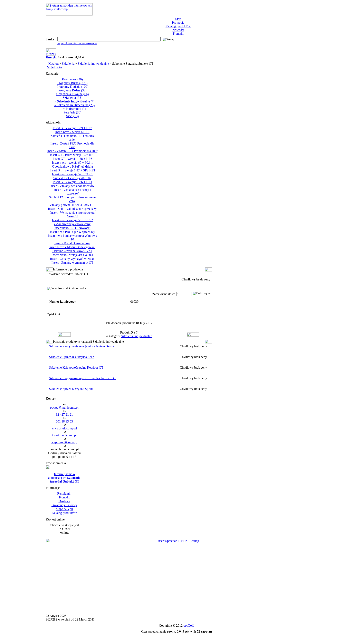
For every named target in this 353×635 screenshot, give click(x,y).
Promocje (178, 22)
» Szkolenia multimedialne (74, 105)
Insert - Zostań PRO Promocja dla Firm (72, 145)
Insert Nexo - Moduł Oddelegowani (72, 247)
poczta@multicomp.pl (64, 407)
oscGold (188, 625)
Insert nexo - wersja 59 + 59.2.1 (72, 174)
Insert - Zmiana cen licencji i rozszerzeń (72, 191)
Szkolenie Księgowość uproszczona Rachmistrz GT (82, 378)
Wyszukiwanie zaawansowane (77, 43)
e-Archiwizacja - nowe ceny (72, 224)
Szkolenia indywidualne (93, 63)
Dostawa (64, 501)
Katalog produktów (178, 26)
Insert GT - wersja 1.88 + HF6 (72, 158)
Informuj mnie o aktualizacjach (64, 477)
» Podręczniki (74, 108)
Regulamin (64, 493)
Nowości (178, 30)
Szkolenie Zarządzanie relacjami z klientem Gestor (81, 346)
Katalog (53, 63)
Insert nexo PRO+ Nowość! (72, 228)
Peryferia (72, 112)
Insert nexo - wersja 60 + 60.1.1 (72, 162)
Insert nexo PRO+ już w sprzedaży (72, 232)
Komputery (72, 79)
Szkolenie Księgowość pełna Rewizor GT (76, 367)
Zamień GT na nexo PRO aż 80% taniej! (72, 137)
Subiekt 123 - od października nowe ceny (72, 199)
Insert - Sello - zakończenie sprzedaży (72, 208)
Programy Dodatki (72, 86)
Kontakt (178, 33)
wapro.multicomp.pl (64, 442)
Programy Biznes (72, 83)
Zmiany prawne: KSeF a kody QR (72, 205)
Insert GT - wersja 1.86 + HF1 (72, 182)
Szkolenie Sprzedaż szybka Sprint (71, 388)
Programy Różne (72, 90)
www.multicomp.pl (64, 428)
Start (178, 19)
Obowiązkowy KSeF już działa (72, 166)
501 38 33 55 (64, 421)
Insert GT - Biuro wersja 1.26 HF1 (72, 155)
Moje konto (54, 67)
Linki (56, 314)
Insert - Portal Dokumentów (72, 243)
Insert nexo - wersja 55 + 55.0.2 (72, 220)
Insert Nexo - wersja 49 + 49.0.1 (72, 255)
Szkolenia (68, 63)
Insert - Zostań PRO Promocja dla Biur (72, 151)
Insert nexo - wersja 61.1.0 (72, 132)
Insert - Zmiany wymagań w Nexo (72, 258)
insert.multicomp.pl (64, 435)
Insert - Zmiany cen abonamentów (72, 186)
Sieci (72, 116)
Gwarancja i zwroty (64, 505)
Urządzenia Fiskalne (72, 94)
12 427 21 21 (64, 414)
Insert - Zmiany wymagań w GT (72, 262)
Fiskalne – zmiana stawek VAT (72, 251)
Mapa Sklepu (64, 509)
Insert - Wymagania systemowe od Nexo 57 (72, 214)
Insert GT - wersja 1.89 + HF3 (72, 128)
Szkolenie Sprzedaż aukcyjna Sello (71, 357)
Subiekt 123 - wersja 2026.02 (72, 178)
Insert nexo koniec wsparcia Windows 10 (72, 237)
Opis (50, 314)
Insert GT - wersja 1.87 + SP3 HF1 (72, 170)
